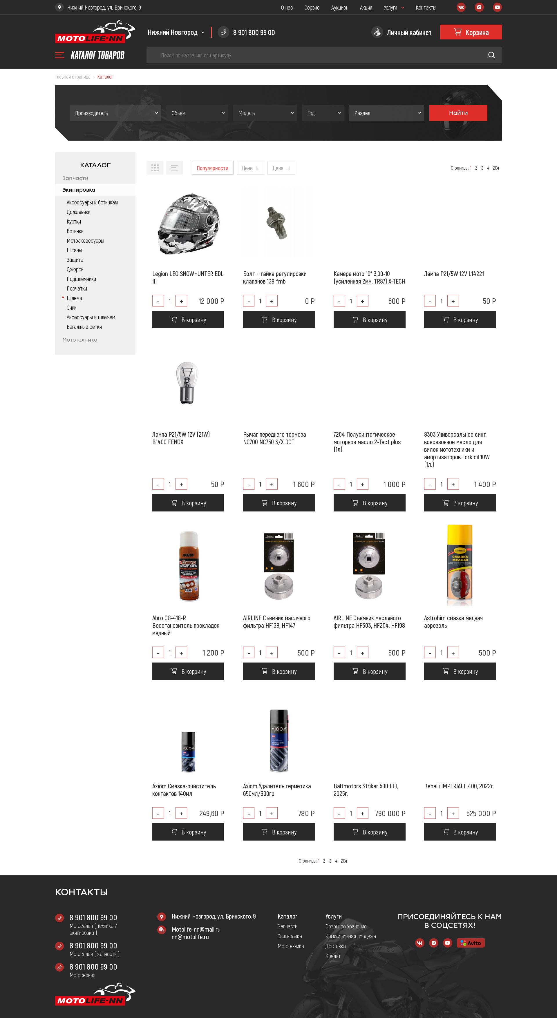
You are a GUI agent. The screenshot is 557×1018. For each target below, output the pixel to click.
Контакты (426, 7)
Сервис (312, 7)
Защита (75, 259)
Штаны (74, 249)
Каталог (288, 916)
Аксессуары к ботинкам (92, 202)
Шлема (74, 297)
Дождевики (79, 211)
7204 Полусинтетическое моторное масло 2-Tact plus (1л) (367, 441)
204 (496, 167)
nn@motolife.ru (190, 936)
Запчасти (75, 178)
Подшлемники (81, 278)
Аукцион (339, 7)
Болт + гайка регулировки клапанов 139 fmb (275, 277)
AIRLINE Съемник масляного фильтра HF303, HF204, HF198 (369, 621)
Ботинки (75, 230)
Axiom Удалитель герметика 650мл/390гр (277, 789)
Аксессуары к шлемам (91, 316)
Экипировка (78, 190)
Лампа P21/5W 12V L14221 (454, 273)
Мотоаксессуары (85, 240)
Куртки (74, 221)
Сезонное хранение (346, 926)
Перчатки (77, 288)
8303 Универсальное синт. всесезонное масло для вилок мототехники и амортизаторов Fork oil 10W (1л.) (457, 449)
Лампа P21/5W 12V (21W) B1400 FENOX (181, 437)
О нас (287, 7)
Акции (366, 7)
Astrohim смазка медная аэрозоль (453, 621)
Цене (247, 167)
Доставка (335, 945)
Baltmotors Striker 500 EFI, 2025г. (366, 789)
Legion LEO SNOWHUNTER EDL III (188, 277)
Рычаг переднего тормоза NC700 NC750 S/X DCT (274, 437)
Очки (72, 307)
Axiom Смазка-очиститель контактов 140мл (184, 789)
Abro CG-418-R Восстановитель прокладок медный (185, 625)
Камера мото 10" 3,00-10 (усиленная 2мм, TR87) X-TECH (369, 277)
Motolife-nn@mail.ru (196, 929)
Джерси (75, 269)
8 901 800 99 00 (93, 917)
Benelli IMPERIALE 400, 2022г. (459, 786)
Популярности (212, 167)
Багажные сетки (84, 326)
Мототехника (79, 340)
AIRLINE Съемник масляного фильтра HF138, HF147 (276, 621)
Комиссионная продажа (350, 935)
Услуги (390, 7)
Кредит (333, 955)
